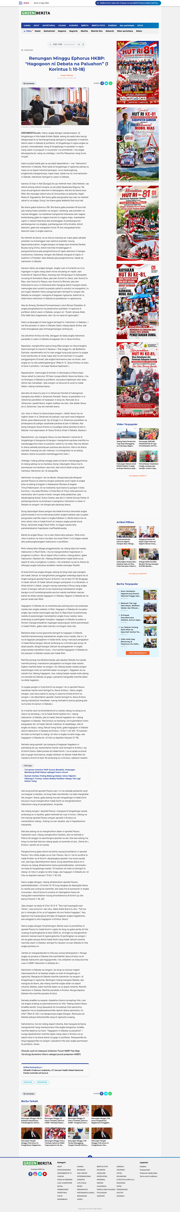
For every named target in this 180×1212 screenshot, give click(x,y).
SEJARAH (120, 1196)
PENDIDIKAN (122, 1189)
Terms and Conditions (148, 1176)
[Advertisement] (138, 676)
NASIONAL (121, 1183)
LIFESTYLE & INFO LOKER (126, 1180)
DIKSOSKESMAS (64, 1170)
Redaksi (143, 1167)
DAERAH (112, 25)
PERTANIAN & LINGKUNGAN (87, 1193)
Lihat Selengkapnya (137, 653)
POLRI (59, 1196)
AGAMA (62, 25)
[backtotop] (90, 1157)
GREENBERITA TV (64, 1173)
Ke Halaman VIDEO (137, 476)
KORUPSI (81, 1180)
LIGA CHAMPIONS (64, 1183)
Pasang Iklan (145, 1170)
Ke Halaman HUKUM (137, 574)
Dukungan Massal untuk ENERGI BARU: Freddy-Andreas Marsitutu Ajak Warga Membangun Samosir (126, 466)
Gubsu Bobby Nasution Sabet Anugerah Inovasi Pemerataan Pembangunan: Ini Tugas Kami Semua (129, 3)
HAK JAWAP (82, 1173)
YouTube (47, 1177)
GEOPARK (121, 1170)
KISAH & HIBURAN (64, 1180)
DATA (140, 25)
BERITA (85, 25)
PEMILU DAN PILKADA (106, 1189)
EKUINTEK (101, 1170)
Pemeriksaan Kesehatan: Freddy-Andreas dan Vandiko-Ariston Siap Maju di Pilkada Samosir (149, 466)
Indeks (27, 25)
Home (26, 3)
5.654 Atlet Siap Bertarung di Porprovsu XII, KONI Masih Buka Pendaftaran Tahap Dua (129, 641)
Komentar (30, 83)
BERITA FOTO (98, 25)
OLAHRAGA (101, 1186)
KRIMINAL (101, 1180)
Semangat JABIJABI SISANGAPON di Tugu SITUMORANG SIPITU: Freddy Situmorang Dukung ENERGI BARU (148, 443)
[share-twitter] (106, 83)
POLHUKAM (102, 1193)
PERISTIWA (62, 1193)
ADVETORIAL (48, 25)
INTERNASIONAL (84, 1176)
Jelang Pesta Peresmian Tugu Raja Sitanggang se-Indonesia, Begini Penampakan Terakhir (126, 443)
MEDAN (100, 1183)
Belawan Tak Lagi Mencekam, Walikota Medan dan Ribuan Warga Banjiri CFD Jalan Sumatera (130, 605)
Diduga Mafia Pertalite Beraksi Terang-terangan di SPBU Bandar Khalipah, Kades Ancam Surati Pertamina (149, 564)
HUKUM (60, 1176)
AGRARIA (73, 25)
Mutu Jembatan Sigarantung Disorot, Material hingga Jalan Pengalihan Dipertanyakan (130, 593)
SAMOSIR (101, 1196)
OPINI (119, 1186)
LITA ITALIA (81, 1183)
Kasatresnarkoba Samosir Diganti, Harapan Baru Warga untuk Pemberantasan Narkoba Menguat (126, 541)
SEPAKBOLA (62, 1199)
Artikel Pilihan (125, 522)
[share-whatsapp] (110, 83)
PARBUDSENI (62, 1189)
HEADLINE (27, 1082)
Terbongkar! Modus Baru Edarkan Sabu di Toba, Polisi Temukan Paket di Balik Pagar (126, 564)
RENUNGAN (42, 1082)
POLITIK (120, 1193)
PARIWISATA (82, 1189)
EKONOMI (81, 1170)
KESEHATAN (102, 1176)
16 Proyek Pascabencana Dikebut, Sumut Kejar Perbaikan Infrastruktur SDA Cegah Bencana (130, 617)
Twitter (41, 1177)
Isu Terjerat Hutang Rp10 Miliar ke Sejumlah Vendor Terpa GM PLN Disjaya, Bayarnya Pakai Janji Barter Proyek (131, 629)
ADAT (36, 25)
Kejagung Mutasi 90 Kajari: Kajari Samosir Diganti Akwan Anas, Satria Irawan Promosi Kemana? (148, 541)
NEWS (79, 1186)
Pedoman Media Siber (148, 1173)
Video (29, 31)
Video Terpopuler (127, 424)
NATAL (60, 1186)
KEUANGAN (121, 1176)
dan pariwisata (127, 25)
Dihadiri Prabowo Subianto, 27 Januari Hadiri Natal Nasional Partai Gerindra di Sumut (53, 1071)
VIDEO (79, 1199)
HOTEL (119, 1173)
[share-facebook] (102, 83)
